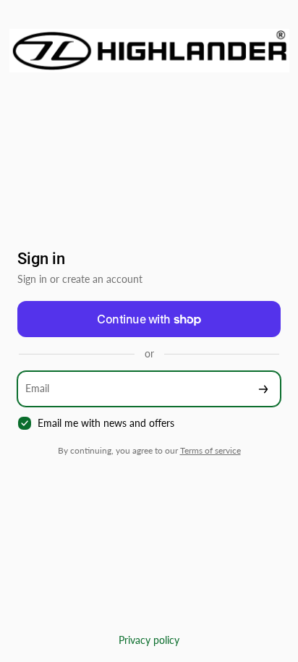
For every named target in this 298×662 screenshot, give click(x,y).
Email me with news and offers (106, 423)
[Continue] (263, 389)
